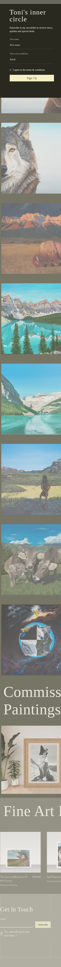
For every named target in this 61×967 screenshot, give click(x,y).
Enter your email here (19, 53)
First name (14, 39)
